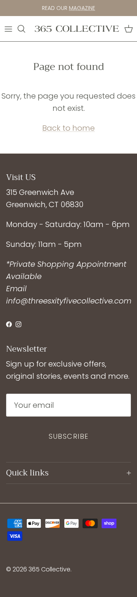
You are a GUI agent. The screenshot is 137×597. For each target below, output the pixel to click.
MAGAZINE (82, 8)
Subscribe (69, 436)
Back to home (68, 128)
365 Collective (49, 569)
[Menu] (8, 28)
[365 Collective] (76, 28)
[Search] (25, 28)
